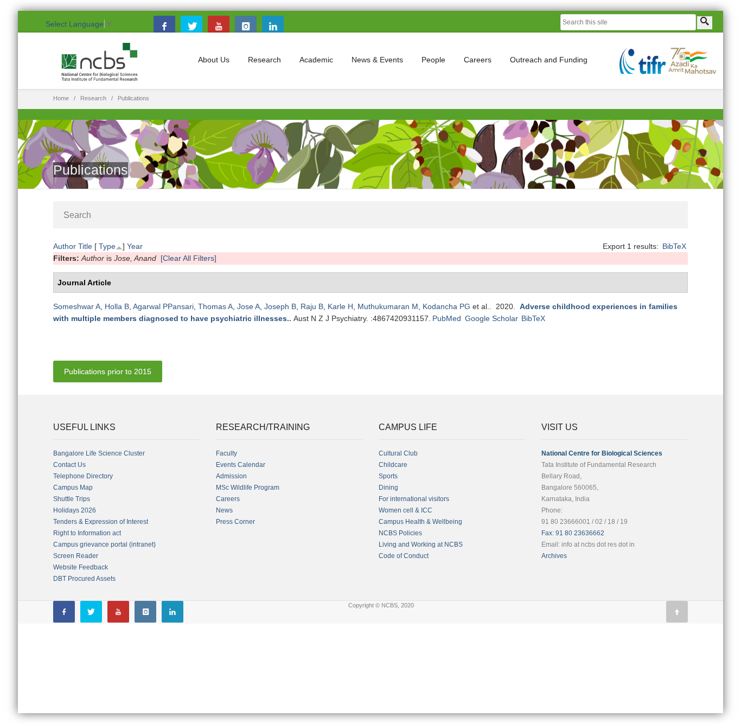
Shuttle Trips (71, 499)
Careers (477, 59)
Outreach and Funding (548, 59)
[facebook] (164, 26)
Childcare (393, 465)
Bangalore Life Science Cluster (99, 453)
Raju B (312, 306)
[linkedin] (273, 26)
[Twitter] (191, 26)
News (224, 510)
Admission (231, 476)
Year (135, 246)
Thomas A (215, 306)
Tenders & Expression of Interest (100, 522)
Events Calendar (240, 465)
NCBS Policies (400, 533)
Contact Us (69, 465)
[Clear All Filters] (188, 258)
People (433, 59)
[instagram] (246, 26)
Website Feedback (80, 567)
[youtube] (218, 26)
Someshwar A (76, 306)
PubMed (446, 318)
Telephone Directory (83, 476)
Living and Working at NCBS (421, 544)
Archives (554, 556)
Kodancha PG (446, 306)
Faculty (226, 453)
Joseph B (280, 306)
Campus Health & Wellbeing (420, 522)
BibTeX (674, 246)
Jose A (248, 306)
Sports (388, 476)
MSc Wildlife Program (247, 487)
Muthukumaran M (387, 306)
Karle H (340, 306)
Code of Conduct (404, 556)
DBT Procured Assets (84, 578)
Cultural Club (398, 453)
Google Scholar (491, 318)
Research (264, 59)
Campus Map (73, 487)
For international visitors (414, 499)
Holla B (117, 306)
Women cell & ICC (405, 510)
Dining (388, 487)
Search (77, 215)
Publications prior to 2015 (107, 371)
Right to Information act (87, 533)
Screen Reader (75, 556)
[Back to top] (677, 612)
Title (85, 246)
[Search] (704, 22)
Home (61, 98)
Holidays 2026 (74, 510)
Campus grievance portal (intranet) (104, 544)
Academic (316, 59)
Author (64, 246)
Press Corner (235, 522)
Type (107, 246)
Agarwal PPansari (163, 306)
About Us (213, 59)
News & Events (377, 59)
